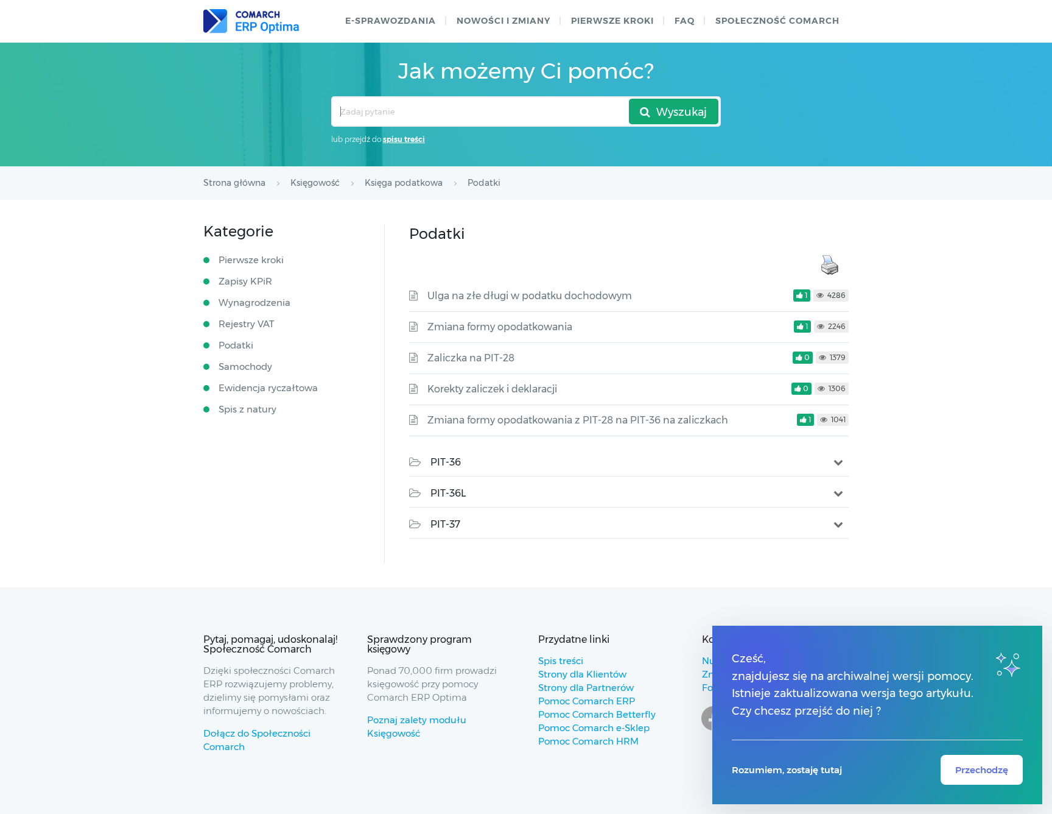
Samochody (245, 366)
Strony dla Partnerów (586, 687)
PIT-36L (448, 493)
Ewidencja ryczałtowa (268, 388)
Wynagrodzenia (254, 302)
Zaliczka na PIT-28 (470, 358)
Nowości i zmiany (503, 20)
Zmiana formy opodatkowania (499, 327)
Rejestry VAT (247, 324)
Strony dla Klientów (582, 674)
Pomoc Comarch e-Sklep (594, 728)
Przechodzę (981, 770)
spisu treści (404, 139)
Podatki (236, 345)
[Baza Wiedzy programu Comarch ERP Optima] (251, 21)
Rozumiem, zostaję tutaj (787, 770)
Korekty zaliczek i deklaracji (492, 389)
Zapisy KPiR (245, 281)
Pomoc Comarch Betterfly (597, 714)
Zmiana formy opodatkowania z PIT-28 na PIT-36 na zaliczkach (577, 420)
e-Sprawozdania (390, 20)
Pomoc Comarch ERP (586, 701)
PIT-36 (445, 462)
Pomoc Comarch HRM (588, 741)
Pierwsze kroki (612, 20)
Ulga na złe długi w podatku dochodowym (529, 296)
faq (685, 20)
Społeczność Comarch (777, 20)
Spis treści (560, 661)
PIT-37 (445, 524)
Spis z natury (247, 409)
